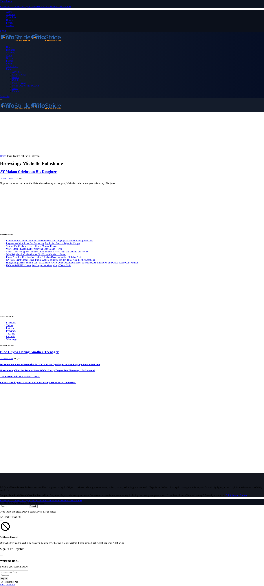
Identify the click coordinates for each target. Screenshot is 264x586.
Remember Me (11, 581)
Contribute (11, 17)
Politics (9, 61)
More (8, 69)
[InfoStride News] (30, 42)
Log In (4, 578)
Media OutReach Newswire (25, 85)
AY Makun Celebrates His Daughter (28, 172)
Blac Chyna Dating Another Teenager (29, 352)
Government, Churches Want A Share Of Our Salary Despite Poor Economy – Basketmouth (47, 370)
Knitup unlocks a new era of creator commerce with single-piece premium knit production (49, 240)
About (9, 11)
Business (10, 50)
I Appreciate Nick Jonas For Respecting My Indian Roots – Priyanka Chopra (43, 243)
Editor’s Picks (19, 74)
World (15, 88)
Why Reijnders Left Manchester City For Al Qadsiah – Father (36, 254)
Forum (9, 22)
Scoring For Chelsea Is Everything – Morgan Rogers (31, 246)
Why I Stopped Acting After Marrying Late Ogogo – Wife (34, 249)
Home (9, 47)
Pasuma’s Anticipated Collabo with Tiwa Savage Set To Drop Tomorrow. (38, 382)
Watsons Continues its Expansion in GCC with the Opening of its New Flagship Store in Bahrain (50, 364)
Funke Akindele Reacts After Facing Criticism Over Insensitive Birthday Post (43, 257)
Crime (9, 55)
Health (15, 77)
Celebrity (10, 52)
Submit (33, 506)
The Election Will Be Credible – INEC (20, 376)
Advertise (10, 14)
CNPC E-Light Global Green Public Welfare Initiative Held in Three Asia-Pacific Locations (50, 260)
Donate (9, 20)
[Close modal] (1, 520)
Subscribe (4, 96)
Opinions (16, 80)
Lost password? (7, 584)
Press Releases (19, 83)
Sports (9, 63)
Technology (12, 66)
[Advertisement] (91, 133)
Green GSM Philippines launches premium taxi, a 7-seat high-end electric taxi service (47, 251)
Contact (10, 25)
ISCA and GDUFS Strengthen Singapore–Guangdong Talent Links (38, 265)
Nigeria (9, 58)
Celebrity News (6, 178)
